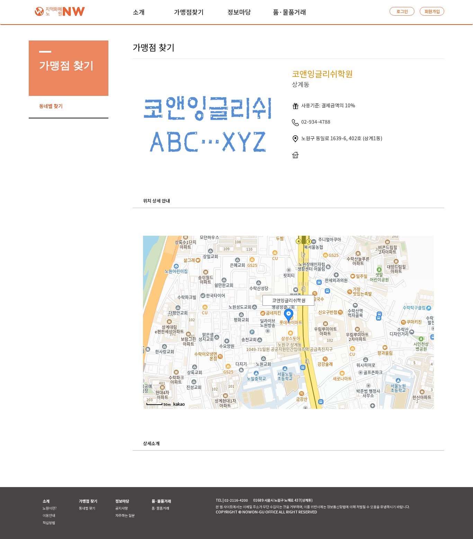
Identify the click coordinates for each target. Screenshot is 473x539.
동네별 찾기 (51, 105)
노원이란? (49, 508)
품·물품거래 (160, 508)
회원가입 (432, 11)
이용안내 (49, 515)
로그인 (402, 11)
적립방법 (49, 522)
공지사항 (121, 508)
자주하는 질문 (125, 515)
